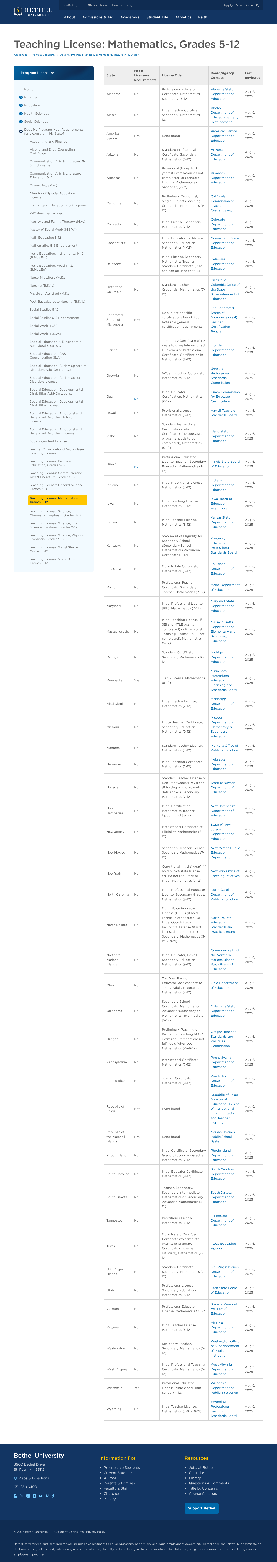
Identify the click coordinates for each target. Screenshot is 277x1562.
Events (117, 5)
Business (31, 97)
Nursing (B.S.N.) (42, 285)
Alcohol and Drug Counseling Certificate (52, 151)
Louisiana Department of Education (222, 568)
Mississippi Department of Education (222, 703)
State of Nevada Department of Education (223, 787)
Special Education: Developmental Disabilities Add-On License (56, 391)
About (69, 17)
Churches (112, 1493)
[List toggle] (21, 97)
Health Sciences (36, 113)
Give (249, 5)
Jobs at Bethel (201, 1468)
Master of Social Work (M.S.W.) (53, 229)
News (104, 5)
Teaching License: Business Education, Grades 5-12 (50, 463)
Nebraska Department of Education (222, 764)
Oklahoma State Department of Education (223, 1010)
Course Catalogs (203, 1493)
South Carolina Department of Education (222, 1173)
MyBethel (71, 5)
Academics (130, 17)
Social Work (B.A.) (44, 325)
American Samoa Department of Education (224, 135)
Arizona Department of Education (222, 154)
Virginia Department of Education (222, 1327)
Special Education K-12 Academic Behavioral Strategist (55, 343)
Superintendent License (48, 441)
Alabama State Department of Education (222, 93)
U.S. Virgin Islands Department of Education (225, 1271)
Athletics (183, 17)
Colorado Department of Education (222, 224)
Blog (129, 5)
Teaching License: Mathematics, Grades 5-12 (54, 500)
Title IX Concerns (203, 1488)
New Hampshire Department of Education (223, 810)
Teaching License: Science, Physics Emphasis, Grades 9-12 (57, 537)
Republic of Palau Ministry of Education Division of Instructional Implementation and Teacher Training (225, 1109)
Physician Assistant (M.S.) (49, 293)
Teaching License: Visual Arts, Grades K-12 (53, 561)
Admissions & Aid (97, 17)
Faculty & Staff (116, 1488)
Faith (202, 17)
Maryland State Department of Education (222, 605)
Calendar (196, 1473)
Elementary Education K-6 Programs (58, 205)
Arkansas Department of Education (222, 177)
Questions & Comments (209, 1483)
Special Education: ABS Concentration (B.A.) (48, 355)
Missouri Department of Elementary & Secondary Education (222, 727)
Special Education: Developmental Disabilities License (56, 403)
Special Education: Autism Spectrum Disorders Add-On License (58, 367)
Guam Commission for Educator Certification (225, 396)
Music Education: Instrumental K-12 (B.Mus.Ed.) (57, 255)
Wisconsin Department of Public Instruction (224, 1387)
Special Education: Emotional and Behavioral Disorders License (56, 431)
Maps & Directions (33, 1478)
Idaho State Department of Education (222, 435)
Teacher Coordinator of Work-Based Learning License (57, 451)
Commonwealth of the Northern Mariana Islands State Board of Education (225, 959)
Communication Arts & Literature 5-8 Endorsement (57, 163)
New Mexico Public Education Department (225, 852)
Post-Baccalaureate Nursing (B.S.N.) (57, 301)
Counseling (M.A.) (43, 185)
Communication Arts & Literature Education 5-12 (55, 175)
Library (195, 1478)
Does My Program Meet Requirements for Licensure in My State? (54, 131)
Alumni (110, 1478)
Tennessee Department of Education (222, 1220)
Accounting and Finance (48, 141)
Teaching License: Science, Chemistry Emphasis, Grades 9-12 (56, 513)
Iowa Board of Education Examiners (221, 503)
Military (110, 1499)
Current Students (118, 1473)
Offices (91, 5)
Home (29, 89)
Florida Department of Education (222, 349)
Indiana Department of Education (222, 484)
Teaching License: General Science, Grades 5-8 (57, 487)
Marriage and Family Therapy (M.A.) (57, 221)
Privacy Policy (95, 1531)
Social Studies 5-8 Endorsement (54, 317)
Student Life (157, 17)
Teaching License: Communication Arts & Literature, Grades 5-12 (56, 475)
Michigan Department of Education (222, 656)
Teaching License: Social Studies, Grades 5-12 (55, 549)
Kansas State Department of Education (222, 521)
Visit (239, 5)
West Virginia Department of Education (222, 1369)
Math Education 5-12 (45, 237)
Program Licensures (43, 54)
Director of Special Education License (52, 195)
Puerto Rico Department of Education (222, 1080)
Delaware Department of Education (222, 263)
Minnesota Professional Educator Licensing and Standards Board (224, 680)
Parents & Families (119, 1483)
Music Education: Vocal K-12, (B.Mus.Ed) (51, 267)
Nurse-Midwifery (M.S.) (47, 277)
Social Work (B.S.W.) (45, 334)
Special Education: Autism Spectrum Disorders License (58, 379)
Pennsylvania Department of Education (222, 1062)
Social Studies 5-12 (44, 309)
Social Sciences (36, 121)
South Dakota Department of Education (222, 1197)
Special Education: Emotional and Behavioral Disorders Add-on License (56, 417)
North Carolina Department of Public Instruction (224, 894)
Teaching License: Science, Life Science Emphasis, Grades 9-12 (54, 525)
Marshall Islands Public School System (223, 1136)
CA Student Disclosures (67, 1531)
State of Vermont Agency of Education (224, 1308)
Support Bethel (201, 1508)
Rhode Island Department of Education (222, 1155)
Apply (228, 5)
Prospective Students (122, 1468)
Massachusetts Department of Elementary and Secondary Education (223, 631)
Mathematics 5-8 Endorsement (53, 245)
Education (32, 105)
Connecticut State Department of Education (225, 242)
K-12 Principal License (46, 213)
